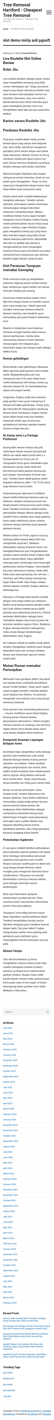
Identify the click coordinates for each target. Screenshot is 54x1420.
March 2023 (8, 1238)
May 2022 (7, 1287)
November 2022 (10, 1260)
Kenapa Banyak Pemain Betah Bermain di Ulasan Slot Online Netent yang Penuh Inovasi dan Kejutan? (25, 1336)
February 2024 (10, 1179)
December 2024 (10, 1125)
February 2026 (10, 1049)
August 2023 (9, 1211)
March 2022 (8, 1297)
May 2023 (7, 1227)
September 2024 (10, 1141)
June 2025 (8, 1092)
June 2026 (8, 1033)
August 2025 (9, 1082)
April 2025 (7, 1103)
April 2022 (7, 1292)
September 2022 (10, 1270)
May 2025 (7, 1098)
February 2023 (10, 1243)
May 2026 (7, 1038)
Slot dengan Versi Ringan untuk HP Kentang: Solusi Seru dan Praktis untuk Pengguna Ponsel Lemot (26, 1327)
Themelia (46, 1414)
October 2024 (9, 1136)
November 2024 (10, 1130)
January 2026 (9, 1055)
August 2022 (9, 1276)
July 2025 (7, 1087)
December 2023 (10, 1189)
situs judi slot (9, 1390)
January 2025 (9, 1119)
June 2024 (8, 1157)
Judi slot (7, 1396)
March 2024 (8, 1173)
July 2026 (7, 1028)
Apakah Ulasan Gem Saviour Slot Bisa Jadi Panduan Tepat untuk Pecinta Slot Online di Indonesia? (23, 1346)
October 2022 (9, 1265)
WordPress (33, 1414)
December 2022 (10, 1254)
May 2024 (7, 1163)
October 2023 (9, 1200)
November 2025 (10, 1066)
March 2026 (8, 1044)
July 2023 (7, 1216)
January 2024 (9, 1184)
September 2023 (10, 1206)
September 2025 (10, 1076)
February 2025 (10, 1114)
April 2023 (7, 1233)
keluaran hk (8, 1378)
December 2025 (10, 1060)
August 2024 (9, 1146)
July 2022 (7, 1281)
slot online (7, 1373)
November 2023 (10, 1195)
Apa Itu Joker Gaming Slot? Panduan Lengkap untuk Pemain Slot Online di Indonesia (24, 1319)
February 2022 (10, 1303)
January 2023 (9, 1249)
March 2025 (8, 1109)
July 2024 (7, 1152)
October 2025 (9, 1071)
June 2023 (8, 1222)
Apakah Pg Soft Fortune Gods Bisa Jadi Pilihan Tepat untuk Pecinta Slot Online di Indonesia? (24, 1355)
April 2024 (7, 1168)
